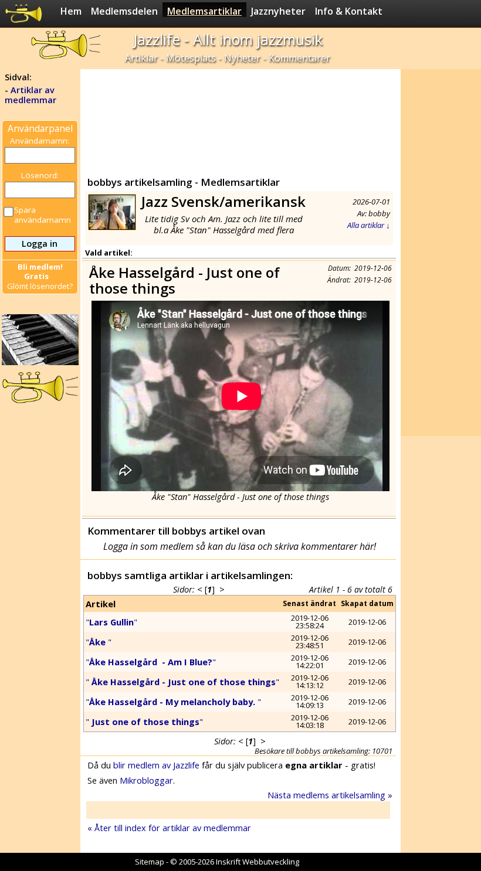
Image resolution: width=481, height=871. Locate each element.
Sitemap (149, 861)
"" (111, 622)
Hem (71, 11)
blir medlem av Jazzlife (156, 765)
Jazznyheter (278, 11)
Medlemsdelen (124, 11)
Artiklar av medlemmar (30, 95)
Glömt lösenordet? (40, 286)
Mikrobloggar (146, 780)
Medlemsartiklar (204, 11)
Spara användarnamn (42, 215)
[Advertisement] (240, 120)
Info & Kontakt (348, 11)
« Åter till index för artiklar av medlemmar (169, 827)
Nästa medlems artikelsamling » (329, 795)
